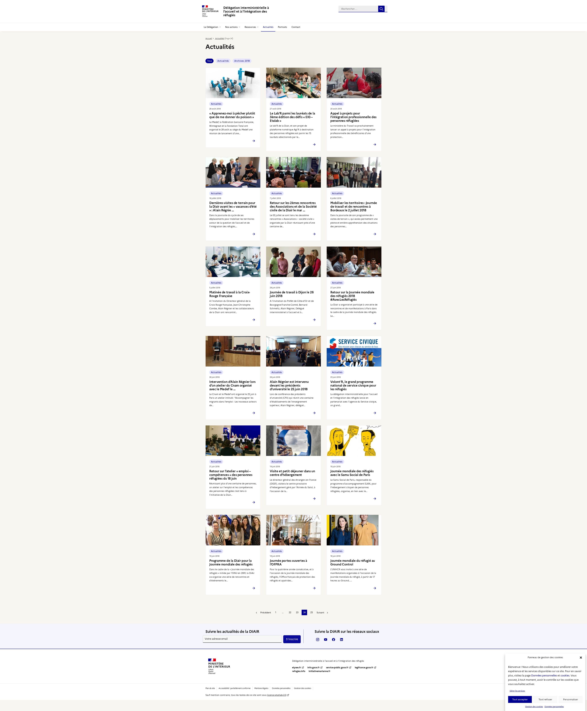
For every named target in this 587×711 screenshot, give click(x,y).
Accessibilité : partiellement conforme (235, 688)
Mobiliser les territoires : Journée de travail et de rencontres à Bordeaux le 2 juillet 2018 (353, 206)
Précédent (265, 612)
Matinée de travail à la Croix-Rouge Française (229, 294)
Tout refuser (545, 699)
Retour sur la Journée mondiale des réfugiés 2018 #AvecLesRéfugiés (352, 295)
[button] (580, 657)
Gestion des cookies (534, 706)
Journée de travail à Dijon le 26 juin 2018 (292, 294)
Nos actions (231, 27)
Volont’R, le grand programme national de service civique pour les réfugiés (353, 385)
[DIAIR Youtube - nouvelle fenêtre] (325, 640)
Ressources (250, 27)
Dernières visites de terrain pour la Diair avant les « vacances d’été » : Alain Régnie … (233, 206)
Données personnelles (544, 675)
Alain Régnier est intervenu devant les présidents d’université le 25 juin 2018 (289, 385)
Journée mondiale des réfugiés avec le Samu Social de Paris (351, 473)
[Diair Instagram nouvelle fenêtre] (317, 640)
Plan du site (210, 688)
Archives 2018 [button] (242, 61)
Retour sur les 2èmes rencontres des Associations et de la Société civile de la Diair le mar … (293, 206)
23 (297, 612)
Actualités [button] (223, 61)
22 (290, 612)
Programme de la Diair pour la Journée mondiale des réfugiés (230, 562)
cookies (565, 675)
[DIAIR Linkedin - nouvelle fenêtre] (341, 640)
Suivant (321, 612)
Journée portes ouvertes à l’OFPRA (288, 562)
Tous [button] (209, 61)
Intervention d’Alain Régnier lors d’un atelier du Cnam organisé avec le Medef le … (232, 385)
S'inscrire (292, 639)
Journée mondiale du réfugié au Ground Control (352, 562)
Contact (296, 27)
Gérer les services (517, 691)
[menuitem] (362, 9)
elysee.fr (296, 667)
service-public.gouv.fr (337, 667)
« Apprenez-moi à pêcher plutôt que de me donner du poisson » (232, 115)
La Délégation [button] (211, 27)
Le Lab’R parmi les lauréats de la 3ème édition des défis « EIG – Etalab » (292, 117)
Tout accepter (520, 699)
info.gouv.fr (313, 667)
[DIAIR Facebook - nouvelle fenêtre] (333, 640)
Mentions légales (261, 688)
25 (311, 612)
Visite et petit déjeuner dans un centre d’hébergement (292, 473)
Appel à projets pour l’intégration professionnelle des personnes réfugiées (353, 117)
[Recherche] (362, 9)
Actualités (268, 27)
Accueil (208, 38)
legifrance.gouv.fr (364, 667)
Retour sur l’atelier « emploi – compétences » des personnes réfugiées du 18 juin (230, 474)
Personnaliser (570, 699)
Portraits (282, 27)
